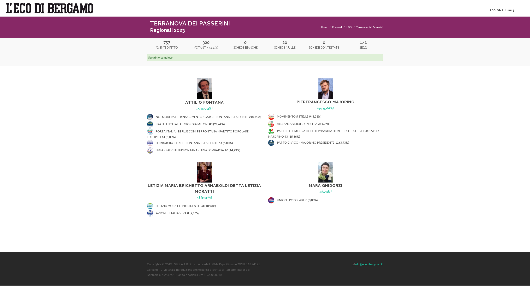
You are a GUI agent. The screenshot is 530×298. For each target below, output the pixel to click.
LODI (349, 27)
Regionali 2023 (501, 10)
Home (324, 27)
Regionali (337, 27)
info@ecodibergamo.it (369, 264)
